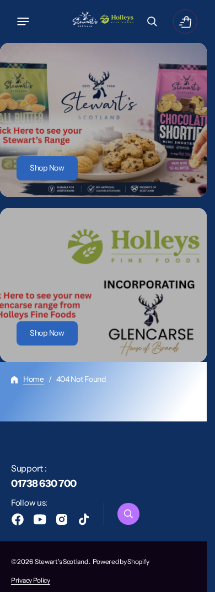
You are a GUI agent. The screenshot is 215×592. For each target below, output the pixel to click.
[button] (23, 21)
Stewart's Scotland (62, 561)
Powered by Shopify (121, 561)
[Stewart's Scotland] (104, 21)
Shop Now (47, 168)
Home (33, 379)
